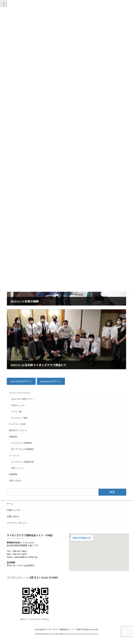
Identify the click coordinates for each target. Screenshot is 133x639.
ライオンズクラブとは (19, 392)
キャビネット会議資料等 (22, 461)
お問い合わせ (15, 480)
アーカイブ (14, 455)
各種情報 (13, 474)
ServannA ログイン (51, 381)
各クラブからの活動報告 (22, 449)
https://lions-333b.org (39, 619)
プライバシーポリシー (17, 523)
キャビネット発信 (17, 424)
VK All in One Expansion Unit (86, 634)
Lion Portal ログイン (21, 381)
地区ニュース (17, 468)
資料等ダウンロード (18, 430)
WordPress (49, 634)
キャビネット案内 (19, 418)
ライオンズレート (18, 577)
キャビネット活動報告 (21, 443)
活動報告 (13, 436)
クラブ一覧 (16, 411)
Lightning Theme (66, 634)
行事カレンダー (18, 405)
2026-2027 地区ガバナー (22, 399)
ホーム (10, 503)
